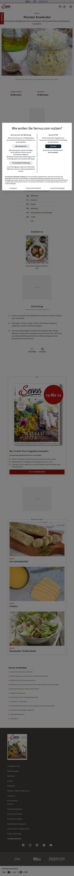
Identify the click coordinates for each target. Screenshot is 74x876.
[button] (53, 146)
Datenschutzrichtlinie (33, 188)
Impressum (13, 188)
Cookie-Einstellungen (57, 188)
